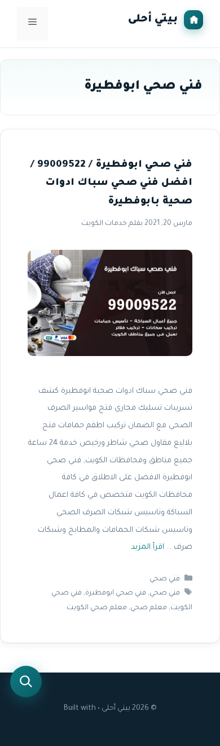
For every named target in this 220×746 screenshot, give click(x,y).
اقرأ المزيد (147, 548)
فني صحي (164, 579)
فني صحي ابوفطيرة (115, 594)
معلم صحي (148, 608)
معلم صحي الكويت (97, 608)
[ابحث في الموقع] (26, 681)
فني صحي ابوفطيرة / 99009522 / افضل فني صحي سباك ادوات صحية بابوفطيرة (111, 183)
